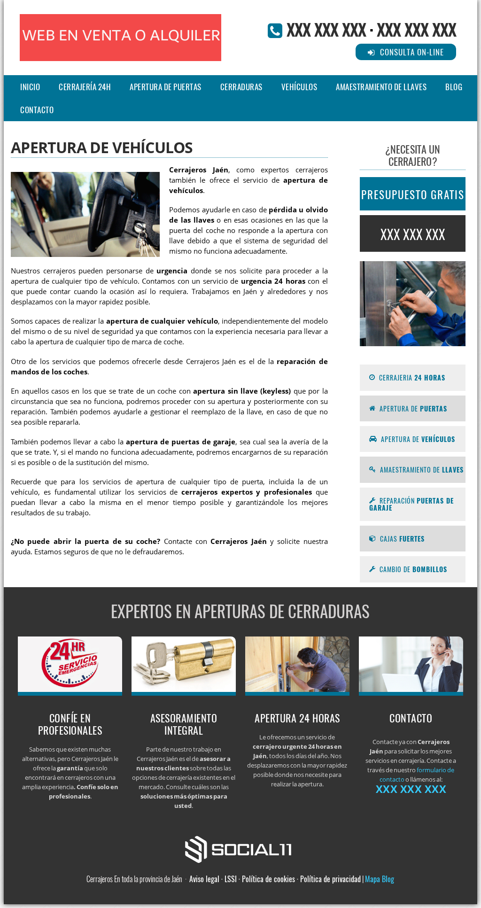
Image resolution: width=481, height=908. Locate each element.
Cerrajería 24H (85, 87)
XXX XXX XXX (326, 28)
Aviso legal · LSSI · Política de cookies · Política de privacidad (275, 879)
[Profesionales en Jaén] (70, 693)
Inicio (30, 87)
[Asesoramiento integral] (184, 693)
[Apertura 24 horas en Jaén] (297, 693)
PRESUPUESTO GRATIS (413, 194)
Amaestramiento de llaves (381, 87)
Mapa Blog (379, 879)
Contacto (37, 110)
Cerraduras (241, 87)
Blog (453, 87)
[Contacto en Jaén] (411, 693)
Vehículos (299, 87)
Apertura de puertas (166, 87)
